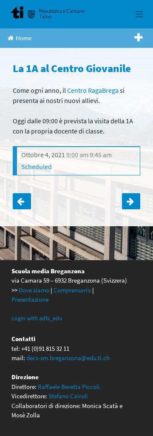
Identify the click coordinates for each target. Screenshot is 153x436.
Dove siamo (34, 290)
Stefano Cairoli (68, 396)
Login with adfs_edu (36, 318)
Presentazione (29, 299)
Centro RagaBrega (93, 90)
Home (23, 38)
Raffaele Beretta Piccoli (69, 387)
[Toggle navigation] (139, 14)
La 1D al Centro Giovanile (131, 201)
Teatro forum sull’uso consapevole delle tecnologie (22, 201)
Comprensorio (72, 290)
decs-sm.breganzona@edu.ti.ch (68, 358)
